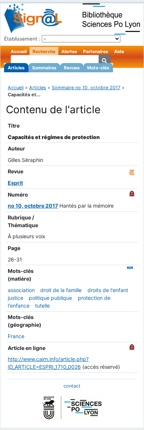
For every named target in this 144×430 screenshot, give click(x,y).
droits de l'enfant (108, 290)
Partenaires (95, 51)
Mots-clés (98, 67)
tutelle (42, 305)
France (16, 336)
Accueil (19, 51)
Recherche (43, 51)
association (21, 290)
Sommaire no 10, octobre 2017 (86, 87)
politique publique (50, 298)
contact (72, 386)
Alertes (69, 51)
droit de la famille (61, 290)
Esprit (15, 183)
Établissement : (22, 39)
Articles (16, 67)
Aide (119, 51)
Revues (72, 67)
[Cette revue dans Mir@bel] (132, 171)
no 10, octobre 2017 (33, 205)
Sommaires (44, 67)
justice (15, 298)
